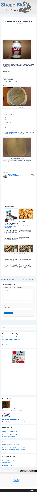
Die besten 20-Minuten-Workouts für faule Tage (10, 434)
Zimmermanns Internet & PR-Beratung (16, 175)
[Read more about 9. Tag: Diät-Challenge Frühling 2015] (11, 248)
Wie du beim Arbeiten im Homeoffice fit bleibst (9, 431)
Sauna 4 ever (4, 449)
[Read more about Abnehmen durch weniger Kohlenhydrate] (26, 213)
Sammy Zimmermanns (12, 174)
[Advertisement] (18, 33)
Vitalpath (3, 444)
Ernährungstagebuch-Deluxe (7, 344)
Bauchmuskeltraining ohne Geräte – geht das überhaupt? (11, 433)
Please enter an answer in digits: (9, 305)
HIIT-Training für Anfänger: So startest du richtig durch (21, 447)
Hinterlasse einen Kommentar (20, 25)
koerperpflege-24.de (16, 480)
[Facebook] (33, 175)
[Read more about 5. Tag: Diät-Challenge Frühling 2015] (26, 248)
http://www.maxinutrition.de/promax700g (12, 132)
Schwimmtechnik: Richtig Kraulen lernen (8, 460)
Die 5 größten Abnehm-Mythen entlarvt (8, 436)
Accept (32, 490)
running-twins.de (16, 481)
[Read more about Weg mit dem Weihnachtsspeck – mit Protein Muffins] (11, 215)
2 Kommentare (6, 226)
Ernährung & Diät (11, 226)
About (4, 172)
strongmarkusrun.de (16, 479)
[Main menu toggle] (35, 7)
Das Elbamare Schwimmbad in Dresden (8, 463)
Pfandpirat (15, 483)
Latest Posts (7, 172)
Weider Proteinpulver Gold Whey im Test (13, 446)
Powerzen (4, 446)
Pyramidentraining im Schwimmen (7, 465)
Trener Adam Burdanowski (6, 447)
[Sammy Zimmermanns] (5, 176)
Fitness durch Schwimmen (6, 462)
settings (26, 490)
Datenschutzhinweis (31, 476)
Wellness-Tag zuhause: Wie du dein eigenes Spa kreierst (17, 449)
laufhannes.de (15, 482)
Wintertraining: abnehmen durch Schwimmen (9, 459)
